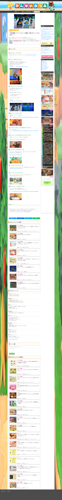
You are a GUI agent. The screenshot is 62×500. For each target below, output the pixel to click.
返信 (9, 298)
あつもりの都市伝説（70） (46, 49)
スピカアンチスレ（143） (46, 48)
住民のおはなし (20, 239)
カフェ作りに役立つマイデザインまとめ (47, 33)
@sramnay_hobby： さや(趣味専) (15, 149)
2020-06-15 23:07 (18, 59)
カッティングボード (30, 382)
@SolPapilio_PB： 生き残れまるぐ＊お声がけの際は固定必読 (18, 127)
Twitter (9, 491)
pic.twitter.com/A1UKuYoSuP (14, 175)
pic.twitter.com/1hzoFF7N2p (14, 168)
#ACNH (22, 117)
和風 (25, 398)
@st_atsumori (18, 88)
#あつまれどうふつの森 (14, 66)
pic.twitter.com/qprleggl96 (34, 191)
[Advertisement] (47, 19)
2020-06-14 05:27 (20, 165)
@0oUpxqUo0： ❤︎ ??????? (14, 165)
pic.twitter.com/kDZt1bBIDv (34, 117)
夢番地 (26, 271)
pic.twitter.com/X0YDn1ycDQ (23, 66)
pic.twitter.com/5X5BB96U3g (20, 139)
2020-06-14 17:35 (27, 127)
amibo (25, 447)
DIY (27, 263)
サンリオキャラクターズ (32, 447)
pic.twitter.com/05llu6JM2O (17, 154)
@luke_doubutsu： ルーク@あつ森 (15, 186)
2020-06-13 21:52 (19, 172)
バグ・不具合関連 (21, 263)
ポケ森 (25, 390)
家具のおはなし (20, 247)
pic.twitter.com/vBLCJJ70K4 (34, 130)
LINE (36, 218)
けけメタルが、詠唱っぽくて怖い (46, 27)
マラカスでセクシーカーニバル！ (46, 28)
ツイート (13, 218)
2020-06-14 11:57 (21, 149)
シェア (21, 218)
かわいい (25, 239)
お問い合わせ (4, 491)
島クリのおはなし (21, 271)
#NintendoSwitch (26, 117)
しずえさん (26, 279)
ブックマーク (28, 218)
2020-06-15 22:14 (20, 86)
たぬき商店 (26, 247)
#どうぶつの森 (12, 117)
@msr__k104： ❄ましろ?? (14, 172)
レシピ (26, 263)
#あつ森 (11, 65)
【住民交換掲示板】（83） (46, 47)
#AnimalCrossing (18, 117)
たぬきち (31, 279)
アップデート (28, 454)
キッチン (25, 382)
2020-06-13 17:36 (21, 186)
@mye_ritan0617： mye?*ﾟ (14, 86)
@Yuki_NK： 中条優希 (13, 59)
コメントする (12, 353)
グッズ (31, 454)
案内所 (29, 279)
